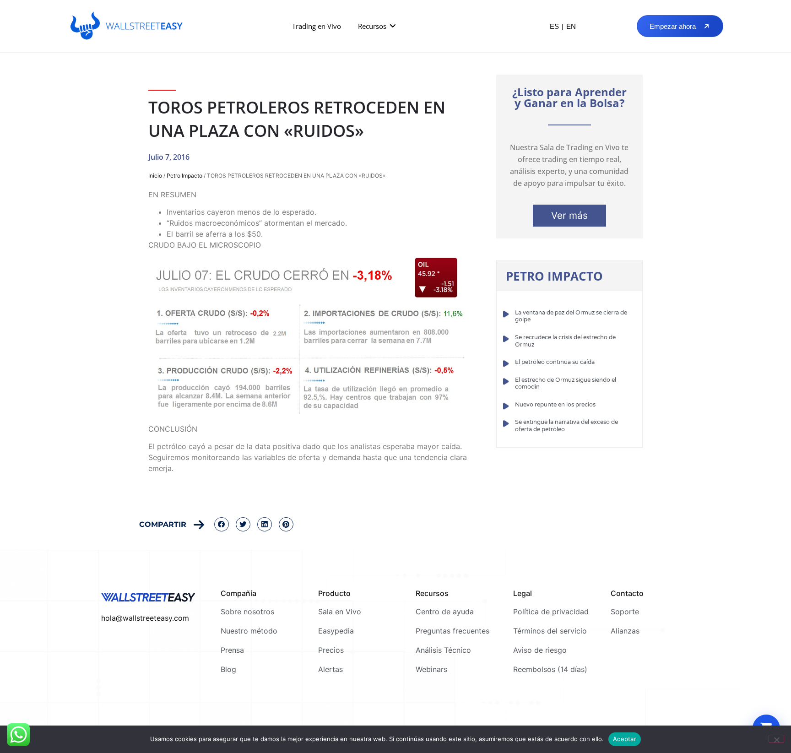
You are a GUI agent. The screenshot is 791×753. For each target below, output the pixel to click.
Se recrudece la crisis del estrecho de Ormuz (565, 341)
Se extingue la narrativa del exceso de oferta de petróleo (566, 425)
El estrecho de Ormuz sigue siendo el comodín (565, 383)
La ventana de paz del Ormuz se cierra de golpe (571, 316)
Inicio (155, 175)
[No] (776, 739)
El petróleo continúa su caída (555, 362)
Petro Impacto (184, 175)
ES (554, 26)
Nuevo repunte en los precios (555, 404)
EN (571, 26)
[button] (377, 26)
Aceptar (624, 738)
